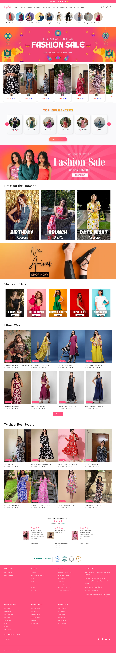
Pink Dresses (61, 611)
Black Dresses (62, 608)
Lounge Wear (34, 623)
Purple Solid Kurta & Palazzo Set (66, 365)
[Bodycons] (39, 16)
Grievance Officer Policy (64, 587)
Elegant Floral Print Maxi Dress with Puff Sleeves (43, 505)
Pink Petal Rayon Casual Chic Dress (67, 505)
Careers (33, 587)
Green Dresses (62, 614)
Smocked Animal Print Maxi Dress (93, 505)
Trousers (6, 626)
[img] (58, 521)
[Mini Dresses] (10, 16)
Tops (5, 623)
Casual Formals (35, 617)
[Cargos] (59, 16)
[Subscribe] (33, 639)
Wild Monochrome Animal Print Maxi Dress (41, 464)
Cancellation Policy (63, 575)
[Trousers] (68, 16)
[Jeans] (78, 16)
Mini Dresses (7, 608)
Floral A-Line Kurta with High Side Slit (67, 406)
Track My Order (8, 572)
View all (58, 414)
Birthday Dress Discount (37, 575)
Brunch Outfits (35, 611)
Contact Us (34, 584)
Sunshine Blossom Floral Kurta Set (93, 365)
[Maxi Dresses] (20, 16)
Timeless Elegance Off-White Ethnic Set (41, 365)
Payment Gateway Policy (65, 590)
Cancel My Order (8, 575)
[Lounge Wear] (88, 16)
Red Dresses (61, 617)
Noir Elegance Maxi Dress (91, 464)
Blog (32, 581)
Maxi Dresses (7, 611)
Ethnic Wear (7, 629)
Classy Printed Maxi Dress (10, 464)
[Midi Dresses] (98, 16)
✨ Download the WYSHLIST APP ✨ (58, 1)
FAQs (32, 578)
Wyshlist (10, 650)
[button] (101, 7)
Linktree (33, 590)
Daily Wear (34, 620)
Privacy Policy (62, 581)
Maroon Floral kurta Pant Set (11, 406)
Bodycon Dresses (9, 614)
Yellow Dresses (62, 620)
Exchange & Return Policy (65, 572)
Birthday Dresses (36, 608)
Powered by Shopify (16, 650)
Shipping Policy (62, 578)
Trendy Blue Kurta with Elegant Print (94, 406)
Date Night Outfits (36, 614)
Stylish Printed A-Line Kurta (38, 406)
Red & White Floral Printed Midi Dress (67, 464)
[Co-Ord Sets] (29, 16)
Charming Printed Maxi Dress (11, 505)
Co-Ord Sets (7, 620)
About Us (33, 572)
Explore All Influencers (58, 139)
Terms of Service (62, 584)
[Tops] (49, 16)
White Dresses (62, 623)
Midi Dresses (7, 617)
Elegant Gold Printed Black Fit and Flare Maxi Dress (17, 365)
